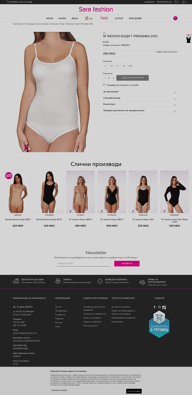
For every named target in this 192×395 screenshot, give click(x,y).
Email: (46, 31)
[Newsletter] (122, 36)
